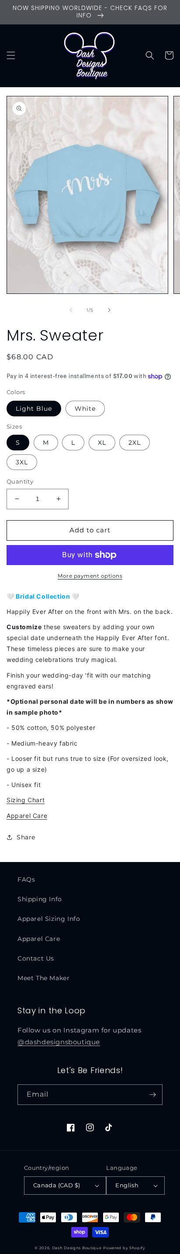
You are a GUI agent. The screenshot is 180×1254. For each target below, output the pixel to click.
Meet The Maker (43, 978)
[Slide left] (70, 310)
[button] (11, 55)
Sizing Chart (26, 800)
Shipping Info (39, 899)
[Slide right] (109, 310)
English (126, 1185)
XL (102, 442)
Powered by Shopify (124, 1248)
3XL (22, 462)
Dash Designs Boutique (77, 1248)
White (85, 408)
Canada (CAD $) (56, 1185)
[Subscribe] (152, 1094)
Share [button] (26, 837)
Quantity (20, 481)
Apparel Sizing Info (48, 919)
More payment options (90, 575)
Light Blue (34, 408)
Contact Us (35, 958)
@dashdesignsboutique (58, 1042)
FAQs (26, 879)
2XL (134, 442)
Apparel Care (27, 815)
